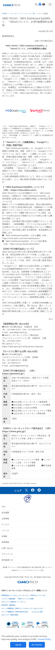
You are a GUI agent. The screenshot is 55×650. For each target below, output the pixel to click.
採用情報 (5, 542)
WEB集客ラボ (7, 560)
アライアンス (7, 554)
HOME (4, 13)
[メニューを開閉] (50, 4)
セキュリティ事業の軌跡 (9, 615)
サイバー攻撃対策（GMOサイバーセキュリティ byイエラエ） (22, 608)
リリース (5, 530)
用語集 (5, 567)
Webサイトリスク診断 (26, 599)
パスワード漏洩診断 (8, 599)
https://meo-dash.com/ (23, 190)
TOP (3, 506)
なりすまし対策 (37, 612)
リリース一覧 (29, 13)
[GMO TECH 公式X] (36, 4)
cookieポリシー (16, 570)
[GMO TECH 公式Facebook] (40, 4)
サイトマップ (13, 567)
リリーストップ (16, 13)
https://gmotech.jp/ (29, 92)
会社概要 (5, 512)
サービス (5, 524)
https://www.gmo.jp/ (13, 431)
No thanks (37, 644)
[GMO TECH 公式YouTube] (43, 4)
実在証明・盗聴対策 (8, 605)
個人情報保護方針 (24, 567)
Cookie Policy (44, 639)
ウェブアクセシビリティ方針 (33, 570)
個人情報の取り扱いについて (42, 567)
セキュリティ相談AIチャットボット (13, 602)
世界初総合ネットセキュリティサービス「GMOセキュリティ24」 (24, 595)
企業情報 (5, 518)
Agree (18, 644)
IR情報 (4, 536)
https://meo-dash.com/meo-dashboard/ (20, 238)
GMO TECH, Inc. (26, 577)
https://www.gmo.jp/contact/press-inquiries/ (22, 346)
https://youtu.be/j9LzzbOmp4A (24, 244)
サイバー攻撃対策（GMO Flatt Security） (15, 612)
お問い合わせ (7, 548)
